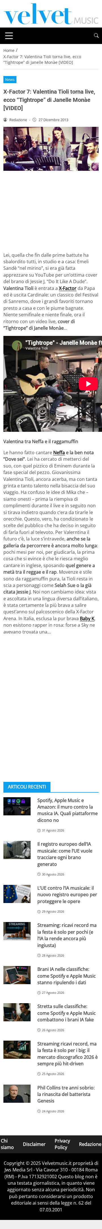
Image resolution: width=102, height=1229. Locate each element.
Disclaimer (34, 1144)
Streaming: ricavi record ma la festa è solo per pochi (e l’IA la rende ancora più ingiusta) (67, 935)
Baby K (87, 618)
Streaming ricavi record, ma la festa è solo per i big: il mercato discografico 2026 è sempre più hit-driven (67, 1054)
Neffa (59, 452)
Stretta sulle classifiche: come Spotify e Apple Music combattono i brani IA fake (66, 1013)
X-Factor (67, 288)
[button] (96, 35)
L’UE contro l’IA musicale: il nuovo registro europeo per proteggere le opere (67, 894)
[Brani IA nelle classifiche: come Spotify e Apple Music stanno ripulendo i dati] (17, 975)
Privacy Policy (62, 1144)
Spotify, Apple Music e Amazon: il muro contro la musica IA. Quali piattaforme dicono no (67, 810)
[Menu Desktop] (9, 36)
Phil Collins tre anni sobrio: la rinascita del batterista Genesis (66, 1094)
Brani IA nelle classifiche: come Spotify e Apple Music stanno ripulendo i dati (66, 976)
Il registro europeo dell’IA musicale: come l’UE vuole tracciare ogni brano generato (64, 854)
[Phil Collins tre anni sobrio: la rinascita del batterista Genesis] (17, 1094)
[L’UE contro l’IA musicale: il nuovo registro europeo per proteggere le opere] (17, 894)
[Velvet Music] (51, 13)
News (9, 79)
